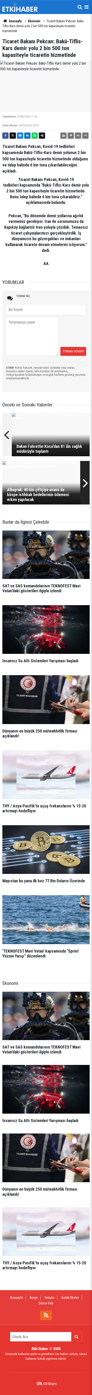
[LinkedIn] (27, 136)
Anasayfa (15, 21)
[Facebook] (5, 136)
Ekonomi (34, 21)
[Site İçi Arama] (79, 7)
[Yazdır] (63, 136)
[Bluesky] (20, 136)
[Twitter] (13, 136)
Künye (34, 1297)
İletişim (49, 1297)
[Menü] (86, 7)
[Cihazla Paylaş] (42, 136)
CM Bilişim (50, 1384)
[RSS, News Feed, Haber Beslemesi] (46, 1315)
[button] (71, 136)
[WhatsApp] (35, 136)
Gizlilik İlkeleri (70, 1297)
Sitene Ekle (46, 1303)
